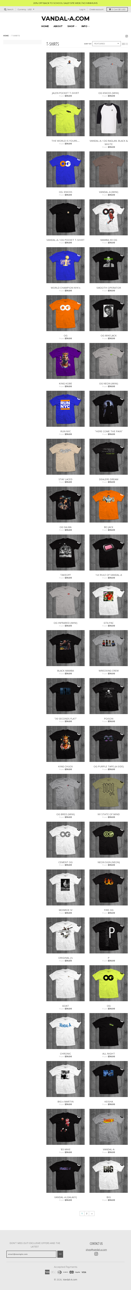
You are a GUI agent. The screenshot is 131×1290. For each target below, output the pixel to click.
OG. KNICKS (65, 191)
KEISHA (108, 1101)
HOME (45, 26)
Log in (82, 9)
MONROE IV (65, 910)
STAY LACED (65, 479)
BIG (109, 1197)
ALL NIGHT (108, 1053)
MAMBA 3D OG (108, 239)
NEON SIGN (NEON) (109, 862)
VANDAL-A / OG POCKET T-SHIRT (65, 239)
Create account (96, 9)
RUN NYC (65, 431)
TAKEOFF (65, 574)
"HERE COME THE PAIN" (109, 431)
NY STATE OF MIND (109, 814)
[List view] (126, 44)
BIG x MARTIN (65, 1101)
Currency (22, 9)
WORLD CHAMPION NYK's (65, 287)
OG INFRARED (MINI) (65, 622)
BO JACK (108, 527)
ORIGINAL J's (65, 957)
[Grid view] (123, 44)
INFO (84, 26)
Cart (119, 9)
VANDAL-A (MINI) (108, 191)
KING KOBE (65, 383)
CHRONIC (65, 1053)
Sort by (87, 44)
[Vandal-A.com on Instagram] (126, 36)
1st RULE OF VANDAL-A (109, 574)
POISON (108, 718)
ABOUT (58, 26)
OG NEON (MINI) (108, 383)
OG (65, 335)
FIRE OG (108, 910)
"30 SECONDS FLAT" (65, 718)
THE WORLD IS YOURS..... (65, 140)
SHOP (70, 26)
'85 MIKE (65, 1149)
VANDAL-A (108, 1149)
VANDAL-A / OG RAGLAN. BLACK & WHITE (109, 142)
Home (6, 36)
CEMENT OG (65, 862)
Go (60, 1254)
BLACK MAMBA (65, 670)
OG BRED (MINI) (65, 814)
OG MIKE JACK (109, 335)
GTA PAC (109, 622)
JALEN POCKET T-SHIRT (65, 92)
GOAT (65, 1005)
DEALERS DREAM (108, 479)
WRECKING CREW (109, 670)
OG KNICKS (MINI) (108, 92)
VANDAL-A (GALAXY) (65, 1197)
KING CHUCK (65, 766)
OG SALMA (65, 527)
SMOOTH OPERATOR (108, 287)
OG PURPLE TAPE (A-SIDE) (109, 766)
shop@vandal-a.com (96, 1249)
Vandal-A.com (66, 18)
